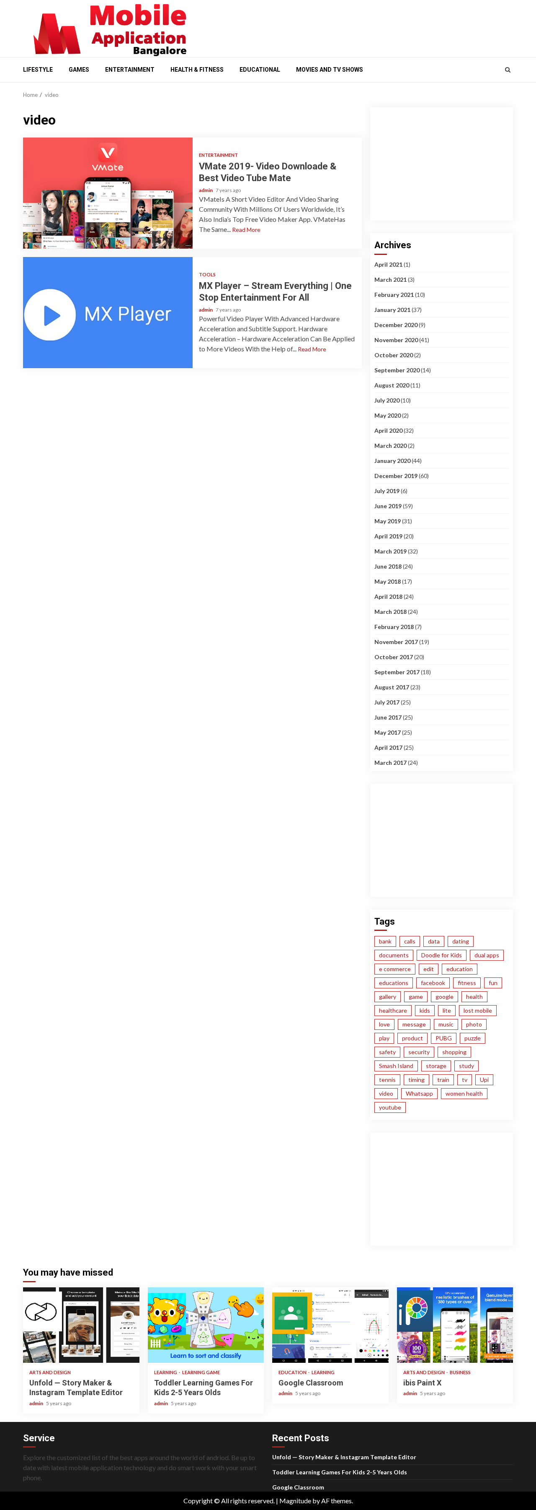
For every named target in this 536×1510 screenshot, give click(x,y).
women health (464, 1093)
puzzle (472, 1038)
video (386, 1093)
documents (394, 955)
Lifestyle (38, 69)
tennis (387, 1079)
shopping (454, 1051)
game (416, 996)
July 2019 (386, 490)
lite (447, 1010)
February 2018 (394, 626)
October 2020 (393, 355)
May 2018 (387, 581)
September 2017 (397, 672)
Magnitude (295, 1501)
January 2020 (392, 460)
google (445, 996)
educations (393, 982)
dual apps (486, 955)
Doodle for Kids (441, 955)
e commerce (395, 968)
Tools (207, 274)
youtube (390, 1107)
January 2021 (392, 309)
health (474, 996)
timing (416, 1079)
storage (436, 1065)
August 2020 (391, 385)
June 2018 (388, 566)
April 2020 (388, 430)
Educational (260, 69)
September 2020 (397, 370)
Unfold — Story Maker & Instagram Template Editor (81, 1325)
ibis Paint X (455, 1325)
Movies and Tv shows (329, 69)
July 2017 (386, 702)
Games (79, 69)
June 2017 (388, 717)
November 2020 (396, 339)
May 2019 (387, 521)
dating (460, 941)
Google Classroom (330, 1325)
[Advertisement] (356, 26)
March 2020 (390, 445)
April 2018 (388, 596)
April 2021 (388, 264)
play (384, 1038)
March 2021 (390, 279)
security (419, 1051)
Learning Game (201, 1372)
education (459, 968)
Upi (484, 1079)
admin (206, 190)
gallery (387, 996)
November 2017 (396, 641)
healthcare (393, 1010)
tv (464, 1079)
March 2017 (390, 762)
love (384, 1024)
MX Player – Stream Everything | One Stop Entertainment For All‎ (108, 312)
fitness (467, 982)
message (414, 1024)
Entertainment (130, 69)
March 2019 (390, 551)
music (446, 1024)
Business (460, 1372)
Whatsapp (419, 1093)
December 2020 (395, 324)
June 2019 (388, 505)
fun (493, 982)
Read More (246, 229)
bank (385, 941)
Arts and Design (50, 1372)
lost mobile (478, 1010)
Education (292, 1372)
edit (428, 968)
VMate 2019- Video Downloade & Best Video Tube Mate (108, 193)
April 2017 (388, 747)
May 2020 (387, 415)
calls (409, 941)
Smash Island (396, 1065)
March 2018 (390, 611)
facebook (433, 982)
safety (387, 1051)
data (434, 941)
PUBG (444, 1038)
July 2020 (386, 400)
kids (425, 1010)
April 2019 (388, 536)
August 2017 (391, 687)
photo (474, 1024)
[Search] (507, 70)
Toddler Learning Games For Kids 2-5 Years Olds (206, 1325)
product (412, 1038)
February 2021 (394, 294)
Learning (166, 1372)
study (466, 1065)
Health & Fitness (197, 69)
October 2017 (393, 656)
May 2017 (387, 732)
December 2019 (395, 475)
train (443, 1079)
